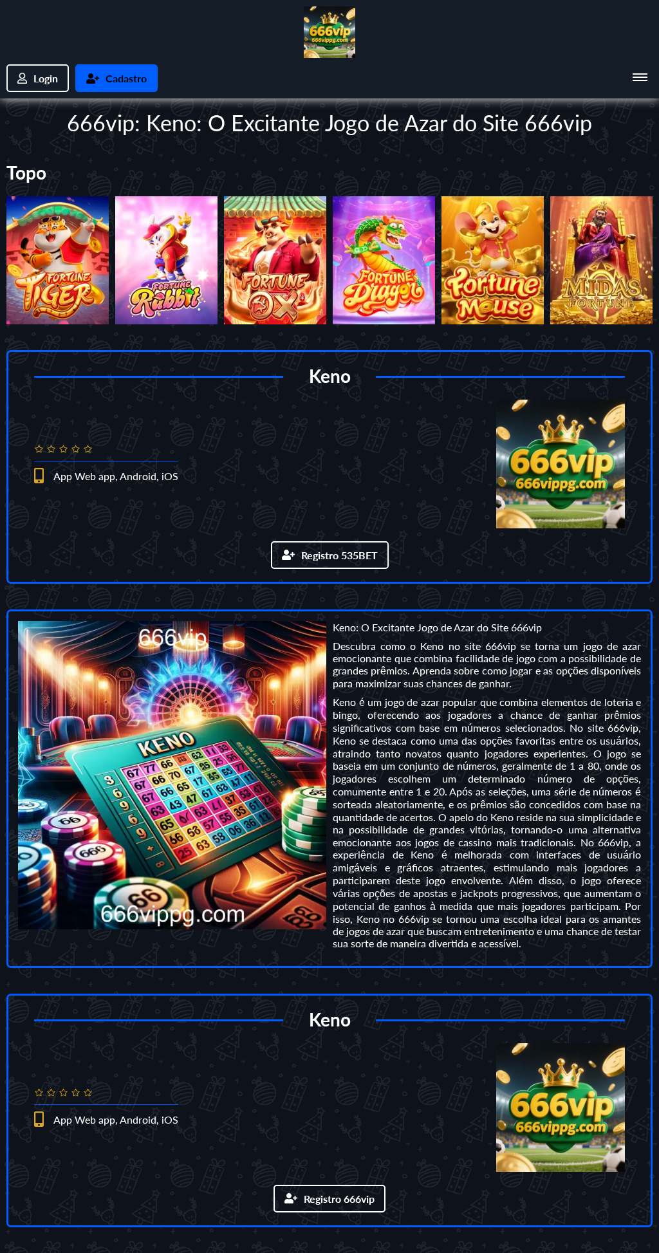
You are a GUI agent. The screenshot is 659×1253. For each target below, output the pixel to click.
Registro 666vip (339, 1199)
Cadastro (126, 78)
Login (45, 78)
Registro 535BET (339, 555)
